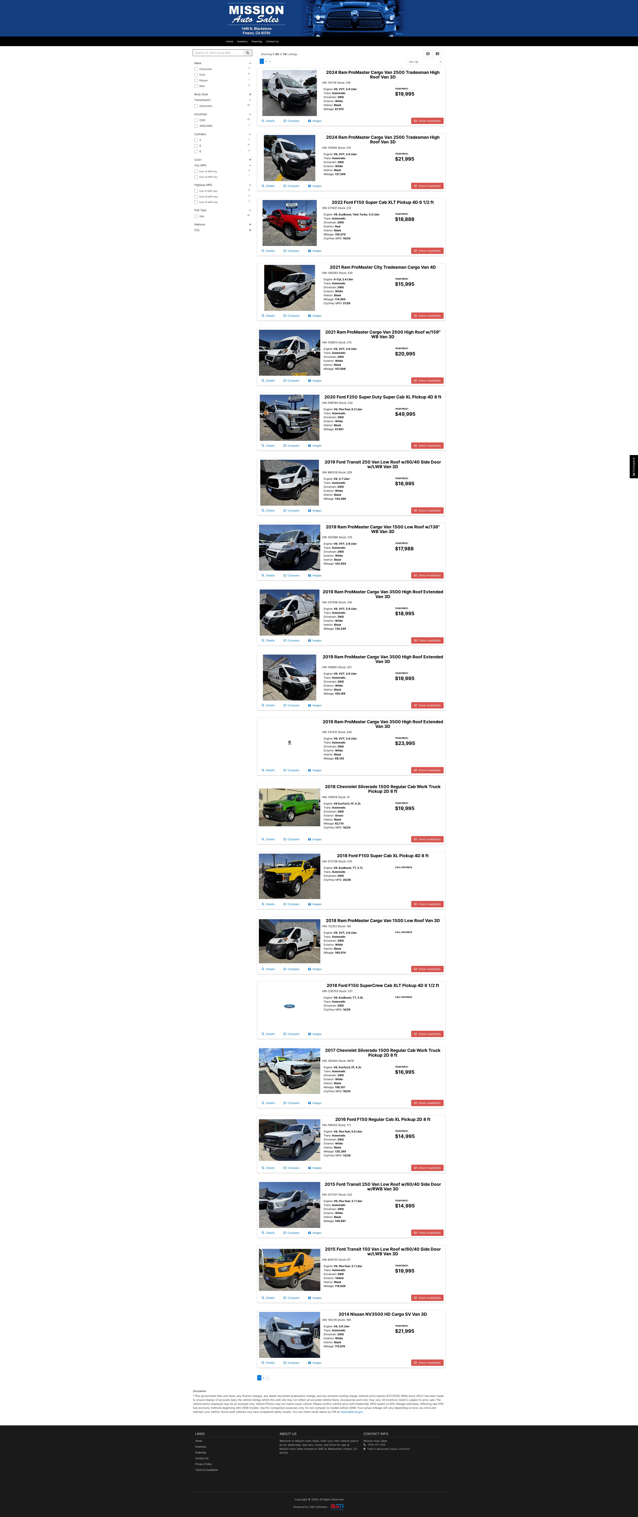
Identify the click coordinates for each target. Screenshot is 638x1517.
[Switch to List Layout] (437, 53)
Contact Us (272, 41)
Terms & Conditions (206, 1470)
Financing (257, 41)
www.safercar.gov (351, 1411)
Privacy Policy (203, 1464)
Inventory (242, 41)
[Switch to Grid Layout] (427, 53)
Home (229, 41)
